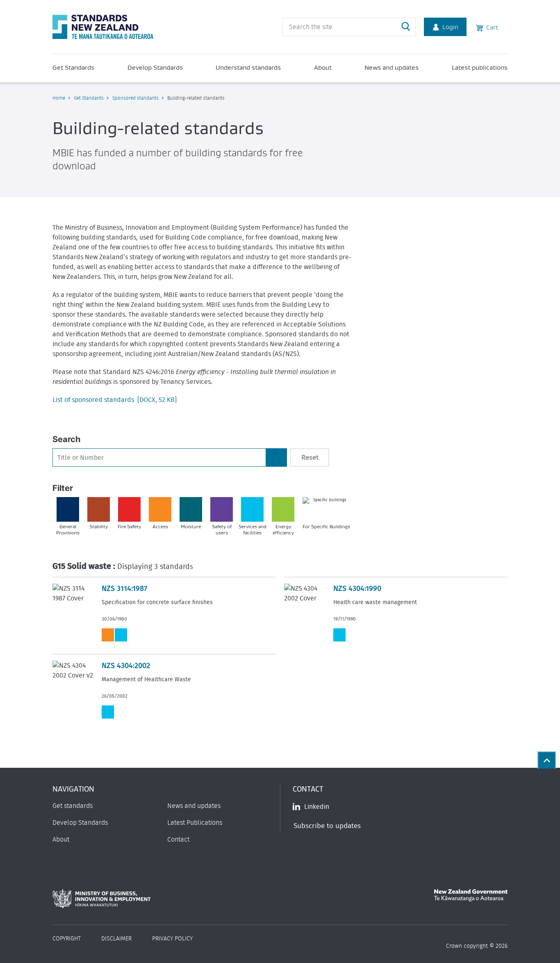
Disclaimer (116, 939)
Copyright (66, 939)
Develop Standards (155, 67)
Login (450, 27)
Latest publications (480, 67)
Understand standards (248, 67)
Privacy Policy (172, 939)
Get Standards (73, 67)
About (323, 67)
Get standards (72, 806)
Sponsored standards (135, 98)
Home (58, 98)
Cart (490, 27)
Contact (178, 839)
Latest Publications (194, 822)
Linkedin (316, 806)
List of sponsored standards (114, 400)
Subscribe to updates (327, 825)
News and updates (391, 67)
